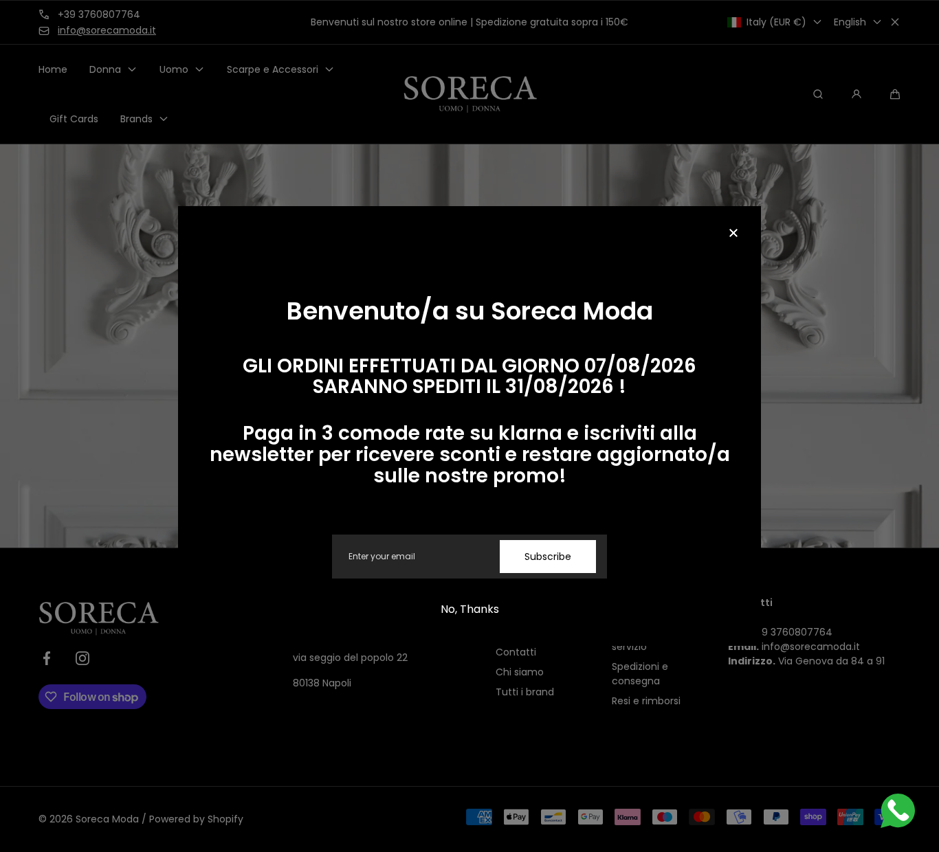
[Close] (733, 233)
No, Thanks (470, 609)
